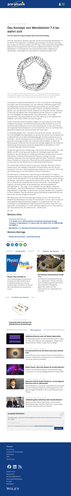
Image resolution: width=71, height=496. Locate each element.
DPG (8, 457)
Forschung (43, 334)
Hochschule (10, 459)
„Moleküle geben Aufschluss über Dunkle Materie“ (43, 400)
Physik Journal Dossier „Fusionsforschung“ (24, 237)
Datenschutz (10, 472)
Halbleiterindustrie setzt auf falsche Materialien (43, 336)
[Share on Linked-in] (16, 244)
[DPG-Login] (60, 4)
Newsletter (10, 484)
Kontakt (9, 481)
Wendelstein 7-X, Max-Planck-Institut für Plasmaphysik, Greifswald (33, 228)
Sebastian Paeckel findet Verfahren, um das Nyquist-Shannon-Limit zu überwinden (44, 382)
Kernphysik (18, 24)
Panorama (10, 454)
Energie (24, 24)
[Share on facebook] (8, 244)
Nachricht (36, 334)
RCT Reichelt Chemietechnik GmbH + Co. (51, 276)
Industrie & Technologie (14, 452)
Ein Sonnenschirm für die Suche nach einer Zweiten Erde (44, 352)
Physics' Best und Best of (16, 277)
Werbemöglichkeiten (13, 476)
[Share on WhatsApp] (20, 244)
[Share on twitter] (12, 244)
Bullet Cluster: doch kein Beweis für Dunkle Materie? (44, 367)
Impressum (10, 474)
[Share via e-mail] (25, 244)
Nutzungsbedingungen (14, 479)
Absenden (59, 428)
